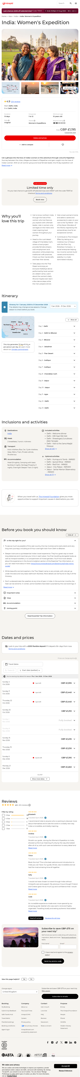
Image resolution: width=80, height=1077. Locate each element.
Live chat (44, 1011)
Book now (40, 200)
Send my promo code (52, 961)
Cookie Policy (12, 1076)
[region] (39, 1069)
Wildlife (63, 1022)
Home (4, 16)
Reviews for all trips (52, 918)
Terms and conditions (43, 193)
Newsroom (44, 1022)
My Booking (6, 1007)
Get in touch (45, 1007)
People (62, 1014)
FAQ (42, 1014)
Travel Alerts (6, 1018)
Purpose (63, 1003)
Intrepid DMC (25, 1014)
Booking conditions (8, 1026)
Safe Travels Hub (7, 1014)
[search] (63, 3)
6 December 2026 (70, 132)
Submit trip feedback (9, 1011)
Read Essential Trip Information (40, 616)
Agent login (6, 1029)
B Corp (62, 1007)
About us (24, 1007)
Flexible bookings (8, 1022)
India (16, 16)
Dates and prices (40, 138)
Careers (23, 1018)
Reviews (43, 1018)
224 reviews (15, 102)
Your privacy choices (31, 1026)
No (31, 979)
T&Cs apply (46, 991)
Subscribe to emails (60, 996)
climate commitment (19, 349)
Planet (62, 1018)
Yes (24, 979)
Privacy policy (26, 1022)
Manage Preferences (65, 1070)
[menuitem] (7, 3)
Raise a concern (46, 1026)
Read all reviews (36, 918)
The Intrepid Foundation (68, 1011)
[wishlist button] (62, 144)
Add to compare (27, 144)
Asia (10, 16)
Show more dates (38, 779)
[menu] (75, 3)
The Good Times (26, 1011)
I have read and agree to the (59, 953)
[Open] (29, 805)
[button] (40, 54)
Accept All (66, 1066)
